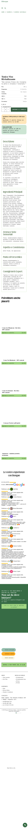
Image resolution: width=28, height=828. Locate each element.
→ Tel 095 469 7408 (6, 703)
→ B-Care (17, 681)
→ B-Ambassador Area (20, 679)
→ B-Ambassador (19, 677)
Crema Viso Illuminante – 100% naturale (13, 360)
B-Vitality (24, 89)
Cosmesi (9, 12)
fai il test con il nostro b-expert (14, 606)
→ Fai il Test (4, 679)
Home (2, 12)
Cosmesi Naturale (20, 12)
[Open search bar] (5, 8)
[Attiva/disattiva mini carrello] (8, 8)
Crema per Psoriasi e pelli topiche (11, 423)
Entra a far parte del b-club (14, 665)
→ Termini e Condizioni (7, 692)
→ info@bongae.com (6, 701)
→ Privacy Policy (5, 690)
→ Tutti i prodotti (5, 677)
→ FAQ (3, 688)
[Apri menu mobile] (2, 8)
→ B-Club (17, 682)
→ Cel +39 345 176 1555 (7, 705)
